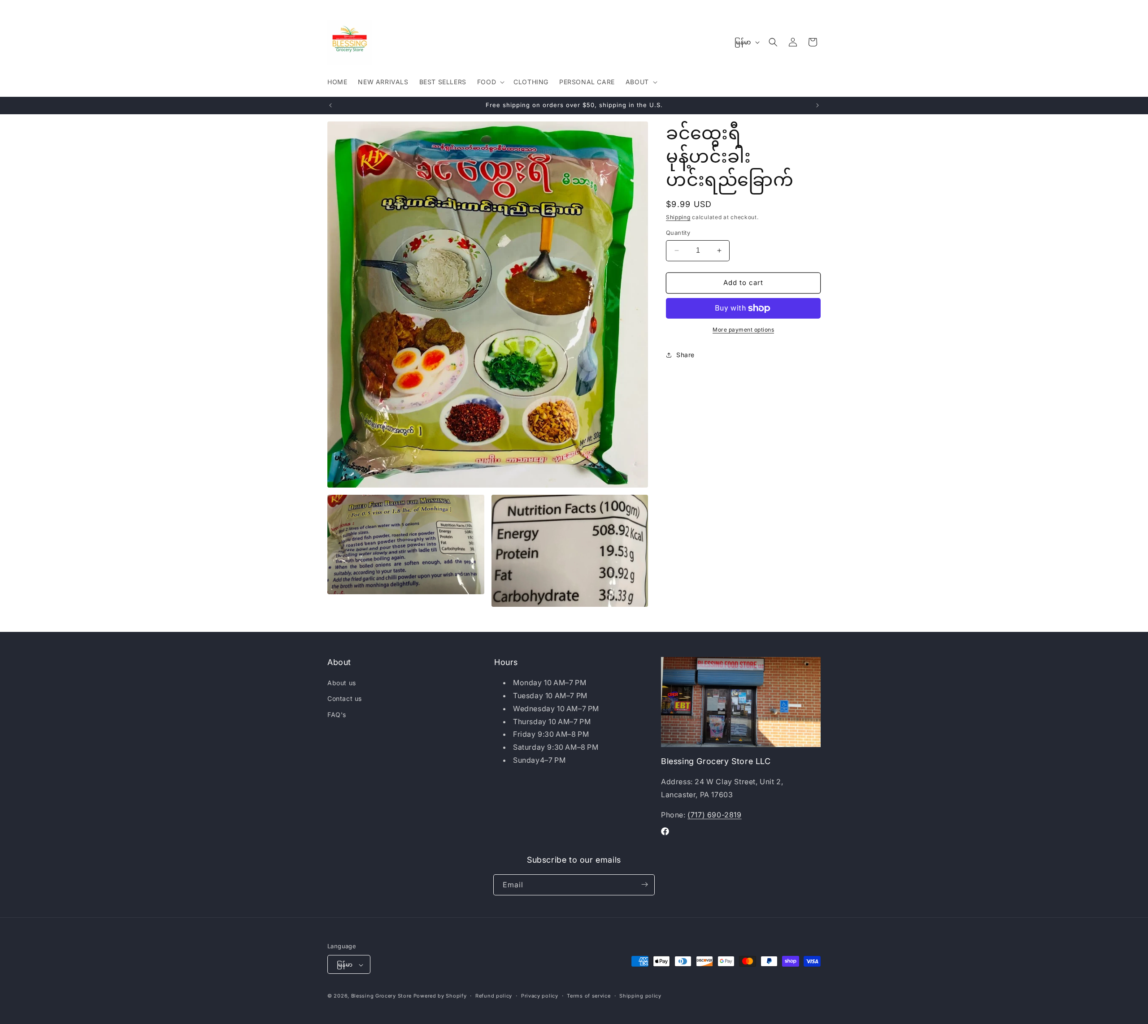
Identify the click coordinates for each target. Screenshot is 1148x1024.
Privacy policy (539, 996)
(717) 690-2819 (714, 814)
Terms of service (588, 996)
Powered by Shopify (440, 996)
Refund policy (493, 996)
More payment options (743, 329)
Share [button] (685, 355)
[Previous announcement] (330, 105)
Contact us (344, 699)
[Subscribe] (644, 884)
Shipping (678, 217)
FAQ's (336, 714)
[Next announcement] (817, 105)
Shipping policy (640, 996)
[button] (490, 82)
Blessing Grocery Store (381, 996)
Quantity (678, 232)
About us (341, 683)
